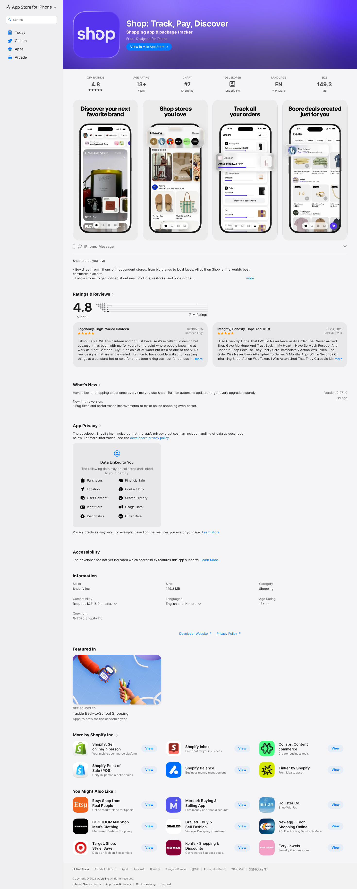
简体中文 (155, 869)
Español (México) (106, 869)
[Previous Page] (68, 170)
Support (166, 884)
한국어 (195, 869)
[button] (31, 32)
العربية (125, 869)
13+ (262, 604)
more (250, 278)
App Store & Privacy (118, 884)
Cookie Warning (146, 884)
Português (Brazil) (215, 869)
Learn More (211, 532)
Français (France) (176, 869)
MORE (199, 359)
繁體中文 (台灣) (258, 869)
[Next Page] (352, 170)
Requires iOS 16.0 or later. (92, 604)
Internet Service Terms (87, 884)
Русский (139, 869)
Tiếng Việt (237, 869)
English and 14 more (181, 604)
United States (81, 869)
